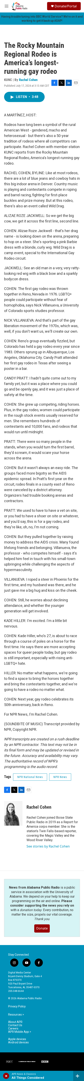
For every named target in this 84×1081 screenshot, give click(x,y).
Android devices (18, 1042)
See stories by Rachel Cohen (48, 846)
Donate (42, 928)
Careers (13, 1028)
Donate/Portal (66, 6)
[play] (6, 1076)
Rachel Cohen (28, 80)
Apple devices (17, 1039)
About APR (15, 1022)
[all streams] (78, 1076)
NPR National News (30, 777)
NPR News (60, 777)
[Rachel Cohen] (13, 813)
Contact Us (15, 1025)
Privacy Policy (17, 1006)
